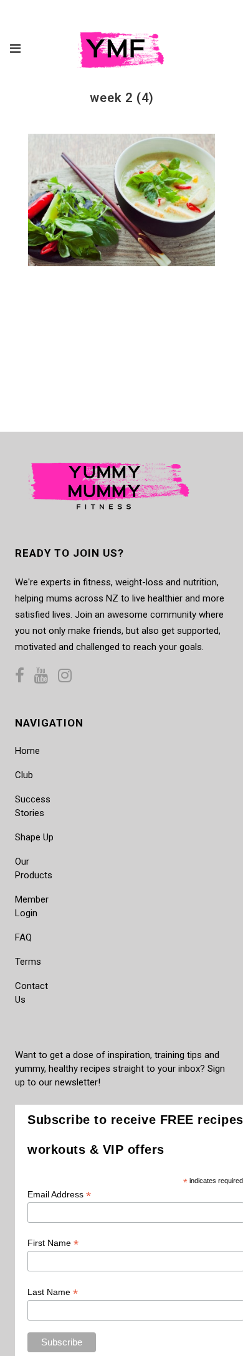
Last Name (52, 1292)
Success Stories (32, 806)
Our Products (33, 868)
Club (24, 775)
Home (27, 750)
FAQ (23, 937)
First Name (53, 1243)
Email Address (59, 1194)
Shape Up (34, 837)
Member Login (32, 906)
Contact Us (31, 992)
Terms (28, 961)
